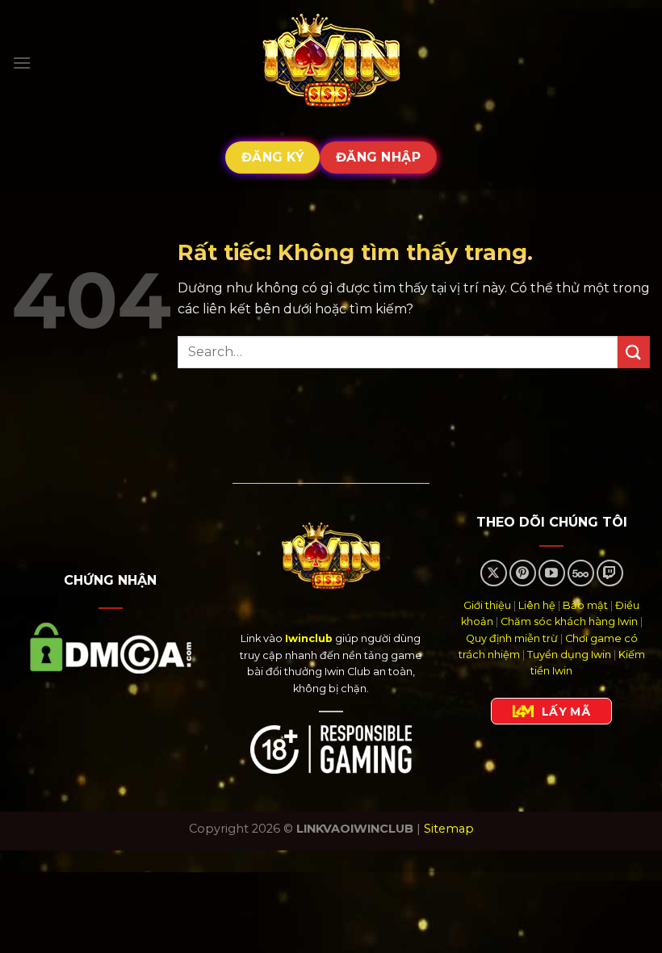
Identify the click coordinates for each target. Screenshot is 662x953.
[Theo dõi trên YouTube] (551, 573)
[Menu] (21, 62)
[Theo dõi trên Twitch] (610, 573)
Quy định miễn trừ (512, 638)
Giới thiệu (487, 605)
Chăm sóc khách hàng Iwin (569, 621)
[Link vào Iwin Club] (331, 62)
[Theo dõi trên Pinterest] (522, 573)
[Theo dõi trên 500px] (581, 573)
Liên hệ (536, 605)
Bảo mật (585, 605)
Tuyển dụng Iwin (569, 655)
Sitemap (449, 828)
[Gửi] (634, 351)
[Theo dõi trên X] (493, 573)
